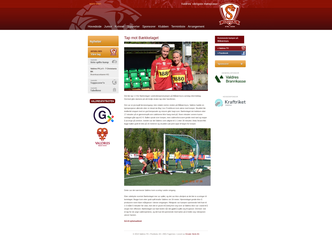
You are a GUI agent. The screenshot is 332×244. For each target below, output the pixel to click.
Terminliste (178, 26)
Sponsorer (149, 26)
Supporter (133, 26)
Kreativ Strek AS (192, 234)
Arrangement (196, 26)
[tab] (103, 61)
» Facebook (223, 53)
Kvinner (119, 26)
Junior (108, 26)
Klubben (163, 26)
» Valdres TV (223, 48)
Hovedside (95, 26)
